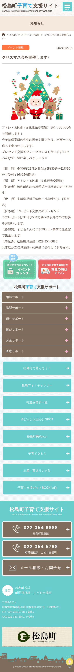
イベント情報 (32, 34)
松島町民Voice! (37, 436)
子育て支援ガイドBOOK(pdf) (37, 487)
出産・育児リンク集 (37, 470)
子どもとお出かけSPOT (37, 419)
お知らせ (15, 34)
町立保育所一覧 (37, 402)
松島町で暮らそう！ (37, 368)
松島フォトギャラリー (37, 385)
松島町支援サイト (30, 6)
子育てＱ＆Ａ (37, 453)
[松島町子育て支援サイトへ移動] (3, 34)
